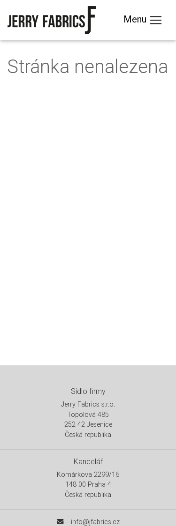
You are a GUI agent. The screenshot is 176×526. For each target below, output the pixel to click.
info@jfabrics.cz (95, 522)
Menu (136, 19)
